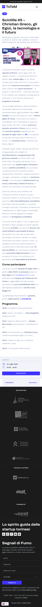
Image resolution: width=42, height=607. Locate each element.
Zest (36, 595)
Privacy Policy (16, 603)
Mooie (25, 597)
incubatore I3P (22, 275)
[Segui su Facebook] (11, 534)
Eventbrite (26, 299)
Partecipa (21, 373)
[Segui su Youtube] (15, 534)
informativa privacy (29, 590)
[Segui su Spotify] (19, 534)
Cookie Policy (26, 603)
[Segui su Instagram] (7, 534)
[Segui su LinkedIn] (3, 534)
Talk (4, 13)
